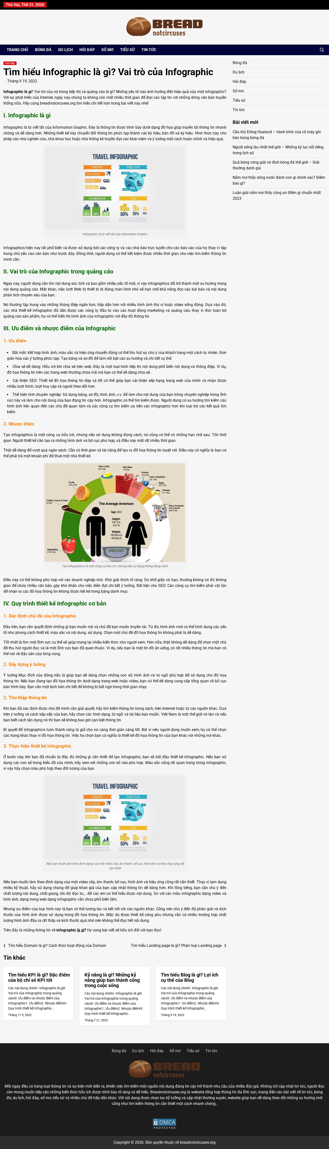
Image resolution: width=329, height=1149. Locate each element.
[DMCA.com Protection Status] (164, 1124)
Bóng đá (43, 49)
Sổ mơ (107, 49)
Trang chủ (17, 49)
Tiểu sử (127, 49)
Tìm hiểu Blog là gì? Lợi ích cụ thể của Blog (189, 977)
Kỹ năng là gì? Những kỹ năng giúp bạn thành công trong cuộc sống (112, 980)
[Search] (322, 49)
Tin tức (148, 49)
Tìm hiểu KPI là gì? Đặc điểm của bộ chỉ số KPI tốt (39, 977)
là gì (80, 930)
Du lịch (65, 49)
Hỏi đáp (87, 49)
